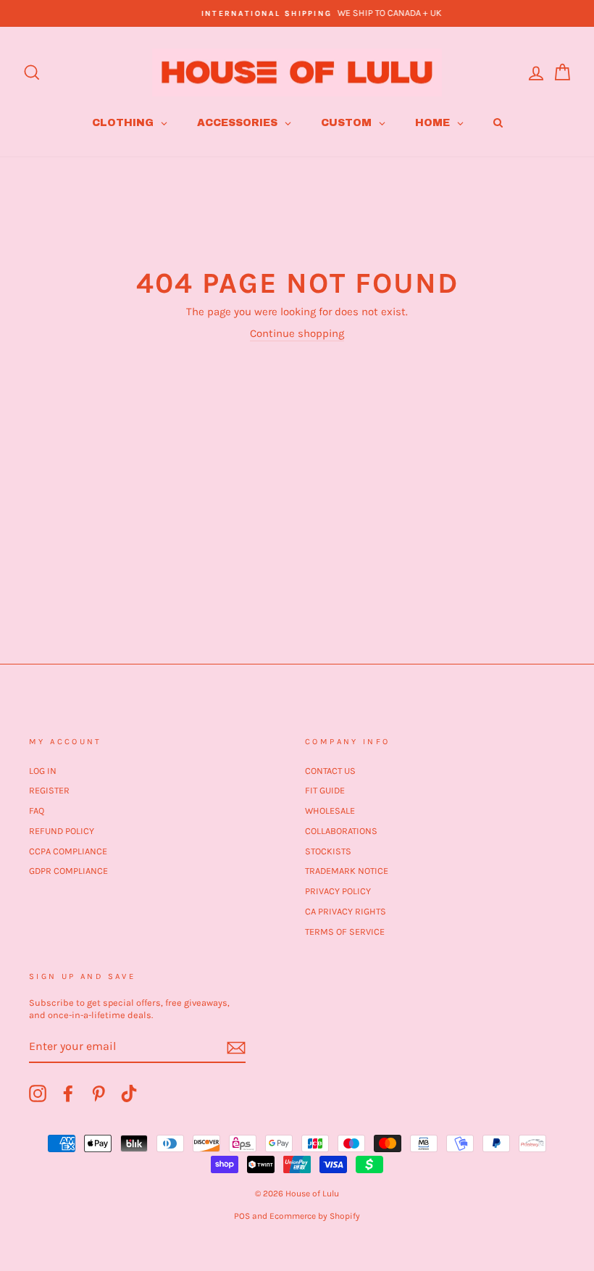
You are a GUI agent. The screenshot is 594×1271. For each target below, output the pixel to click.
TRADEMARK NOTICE (346, 870)
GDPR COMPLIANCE (68, 870)
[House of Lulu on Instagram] (37, 1093)
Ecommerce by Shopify (314, 1216)
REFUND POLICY (61, 830)
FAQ (36, 810)
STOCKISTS (328, 851)
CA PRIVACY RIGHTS (345, 911)
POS (242, 1216)
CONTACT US (330, 770)
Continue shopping (297, 333)
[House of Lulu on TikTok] (129, 1093)
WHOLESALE (330, 810)
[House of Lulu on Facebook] (68, 1093)
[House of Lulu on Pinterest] (98, 1093)
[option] (297, 13)
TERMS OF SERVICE (345, 931)
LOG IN (43, 770)
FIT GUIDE (325, 790)
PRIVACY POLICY (338, 890)
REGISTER (49, 790)
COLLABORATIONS (341, 830)
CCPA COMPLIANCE (68, 851)
